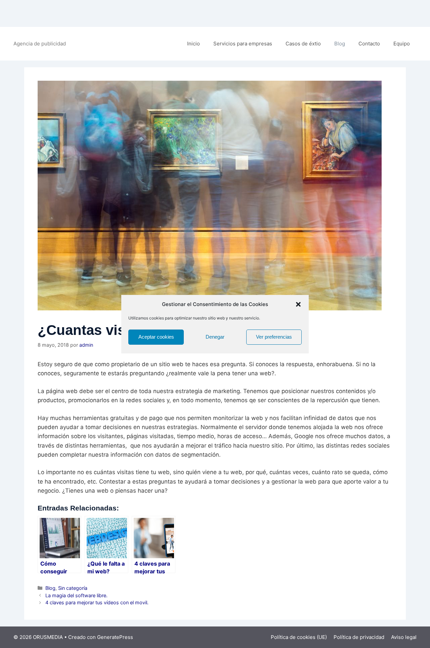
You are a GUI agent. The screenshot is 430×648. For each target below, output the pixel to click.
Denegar (215, 337)
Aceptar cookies (156, 337)
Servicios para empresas (242, 43)
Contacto (369, 43)
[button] (298, 304)
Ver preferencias (274, 337)
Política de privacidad (359, 637)
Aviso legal (404, 637)
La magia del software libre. (76, 595)
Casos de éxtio (303, 43)
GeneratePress (115, 637)
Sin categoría (72, 588)
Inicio (193, 43)
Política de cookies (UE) (299, 637)
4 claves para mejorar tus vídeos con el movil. (96, 602)
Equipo (401, 43)
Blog (339, 43)
